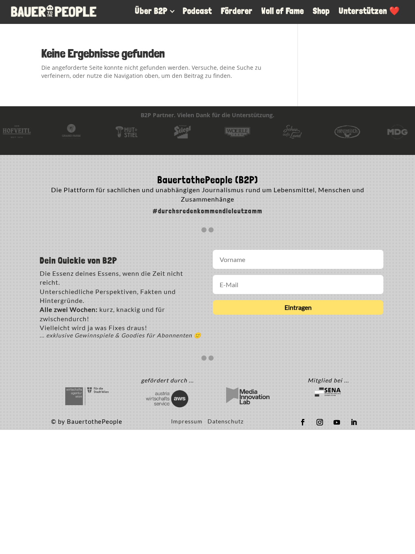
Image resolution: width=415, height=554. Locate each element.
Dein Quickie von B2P (78, 261)
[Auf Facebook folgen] (302, 422)
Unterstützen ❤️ (369, 11)
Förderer (236, 11)
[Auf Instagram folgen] (319, 422)
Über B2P (151, 11)
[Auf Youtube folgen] (336, 422)
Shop (321, 11)
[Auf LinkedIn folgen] (353, 422)
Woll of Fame (282, 11)
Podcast (197, 11)
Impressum (189, 421)
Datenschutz (226, 421)
